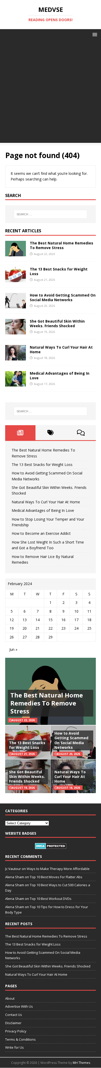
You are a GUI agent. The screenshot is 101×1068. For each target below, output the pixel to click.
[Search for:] (50, 214)
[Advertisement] (50, 92)
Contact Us (13, 1014)
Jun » (13, 649)
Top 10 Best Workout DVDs (50, 898)
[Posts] (20, 432)
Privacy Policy (15, 1031)
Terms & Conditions (20, 1039)
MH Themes (81, 1063)
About (10, 998)
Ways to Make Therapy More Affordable (58, 868)
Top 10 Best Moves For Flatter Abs (56, 877)
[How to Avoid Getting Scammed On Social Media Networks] (15, 305)
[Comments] (81, 432)
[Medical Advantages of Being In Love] (15, 383)
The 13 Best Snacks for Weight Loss (59, 271)
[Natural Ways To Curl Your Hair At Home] (15, 357)
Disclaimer (13, 1023)
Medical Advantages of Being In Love (59, 375)
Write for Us (14, 1047)
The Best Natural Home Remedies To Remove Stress (61, 245)
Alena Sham (14, 907)
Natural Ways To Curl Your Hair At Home (61, 349)
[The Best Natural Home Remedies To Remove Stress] (15, 253)
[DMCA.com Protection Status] (50, 846)
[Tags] (50, 432)
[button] (94, 34)
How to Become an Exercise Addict (41, 533)
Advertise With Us (19, 1006)
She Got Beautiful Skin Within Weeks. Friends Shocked (57, 323)
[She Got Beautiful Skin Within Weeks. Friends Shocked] (15, 331)
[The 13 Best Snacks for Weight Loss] (15, 279)
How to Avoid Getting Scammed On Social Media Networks (63, 297)
